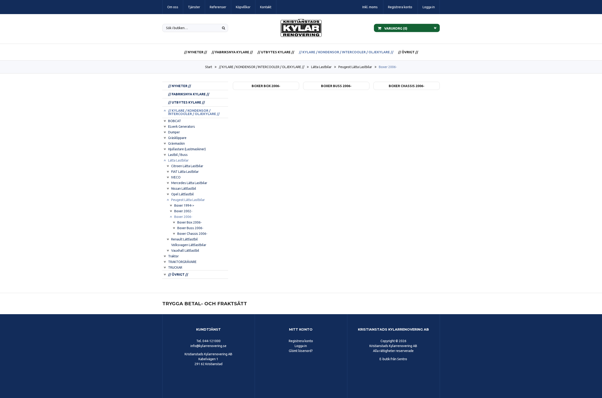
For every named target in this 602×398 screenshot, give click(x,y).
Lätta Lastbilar (321, 67)
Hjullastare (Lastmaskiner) (187, 149)
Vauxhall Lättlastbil (185, 250)
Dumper (174, 132)
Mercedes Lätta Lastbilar (189, 183)
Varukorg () (395, 28)
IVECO (176, 177)
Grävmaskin (176, 143)
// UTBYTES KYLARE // (275, 52)
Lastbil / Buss (178, 155)
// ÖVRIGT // (408, 52)
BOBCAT (174, 121)
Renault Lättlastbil (184, 239)
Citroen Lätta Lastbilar (187, 166)
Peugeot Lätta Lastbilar (355, 67)
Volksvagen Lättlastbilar (188, 245)
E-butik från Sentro (393, 359)
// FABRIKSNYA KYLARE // (232, 52)
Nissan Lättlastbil (183, 188)
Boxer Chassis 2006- (192, 234)
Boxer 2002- (183, 211)
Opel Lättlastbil (182, 194)
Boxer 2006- (388, 67)
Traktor (173, 256)
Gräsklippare (177, 138)
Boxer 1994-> (184, 205)
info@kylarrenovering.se (208, 346)
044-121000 (211, 341)
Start (208, 67)
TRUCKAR (175, 267)
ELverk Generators (181, 126)
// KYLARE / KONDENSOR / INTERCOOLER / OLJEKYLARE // (346, 52)
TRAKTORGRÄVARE (182, 262)
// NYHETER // (195, 52)
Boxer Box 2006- (189, 222)
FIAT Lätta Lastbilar (185, 172)
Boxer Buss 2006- (190, 228)
